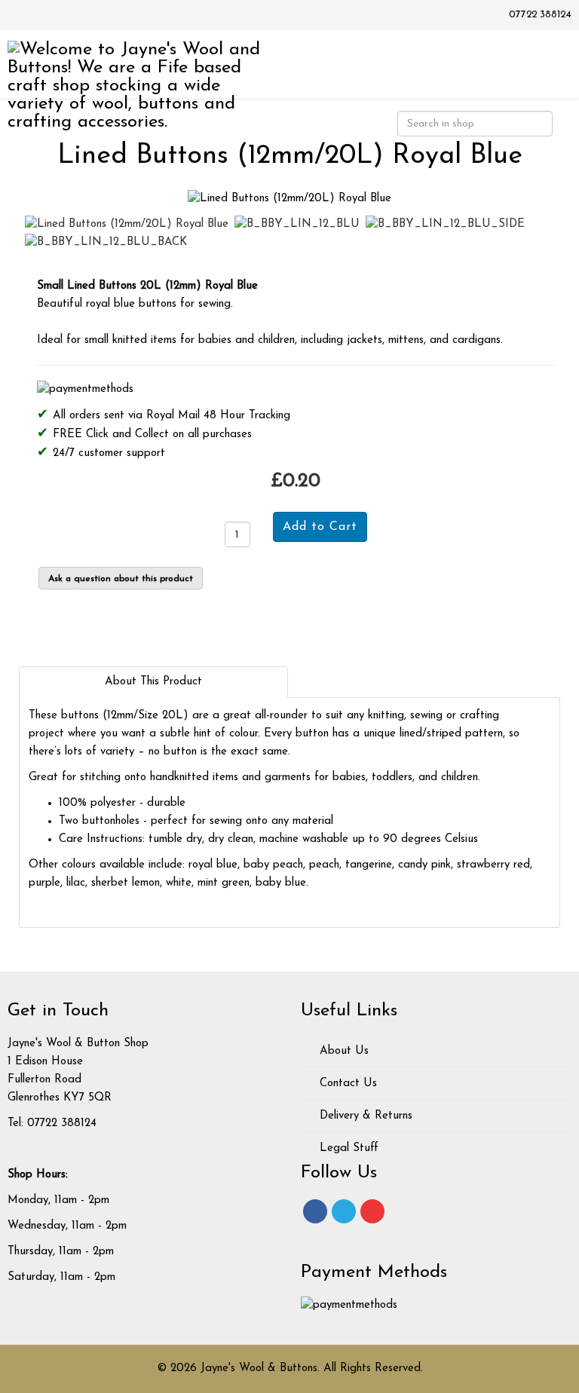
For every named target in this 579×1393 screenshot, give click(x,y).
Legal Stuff (347, 1148)
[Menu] (547, 63)
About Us (342, 1051)
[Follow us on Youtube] (372, 1211)
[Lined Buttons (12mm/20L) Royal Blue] (289, 198)
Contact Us (346, 1083)
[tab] (153, 682)
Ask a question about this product (120, 578)
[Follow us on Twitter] (344, 1211)
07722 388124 (540, 15)
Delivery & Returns (364, 1116)
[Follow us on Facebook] (315, 1211)
